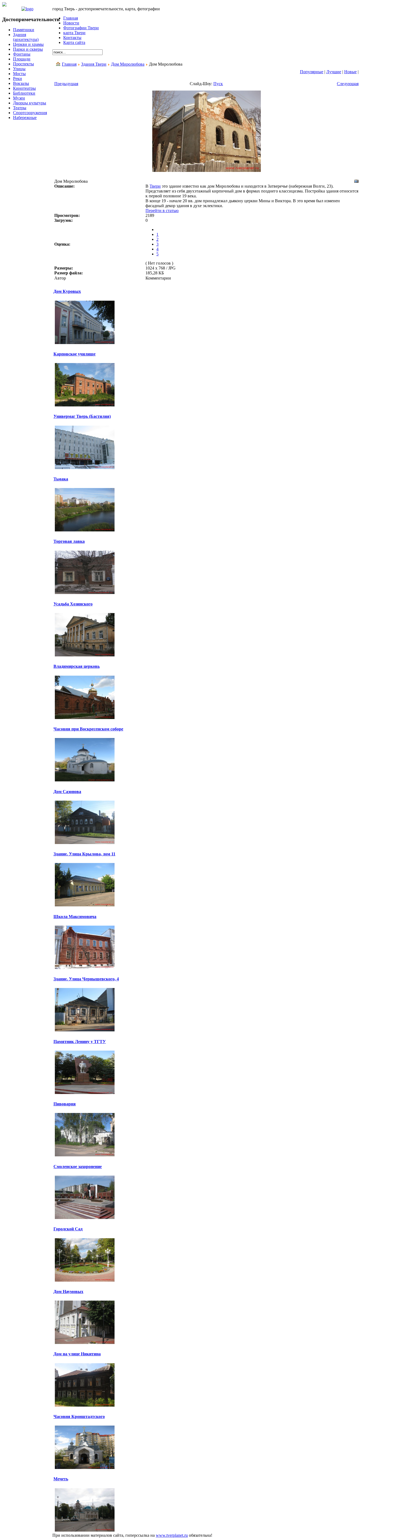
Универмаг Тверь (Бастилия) (82, 416)
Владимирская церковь (76, 666)
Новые (350, 71)
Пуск (218, 83)
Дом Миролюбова (127, 64)
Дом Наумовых (68, 1291)
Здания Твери (93, 64)
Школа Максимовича (74, 916)
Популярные (311, 71)
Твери (155, 186)
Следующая (348, 83)
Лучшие (333, 71)
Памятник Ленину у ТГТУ (79, 1041)
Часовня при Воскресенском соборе (88, 729)
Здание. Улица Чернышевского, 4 (86, 979)
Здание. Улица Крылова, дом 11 (84, 854)
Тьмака (60, 479)
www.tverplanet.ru (172, 1535)
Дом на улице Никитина (77, 1354)
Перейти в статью (162, 210)
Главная (69, 64)
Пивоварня (64, 1104)
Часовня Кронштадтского (79, 1416)
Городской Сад (68, 1229)
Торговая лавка (69, 541)
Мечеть (60, 1479)
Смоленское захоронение (77, 1166)
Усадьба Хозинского (73, 604)
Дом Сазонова (67, 791)
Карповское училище (74, 354)
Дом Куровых (67, 291)
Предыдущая (66, 83)
